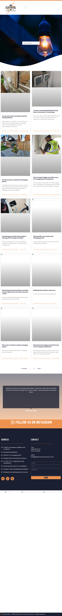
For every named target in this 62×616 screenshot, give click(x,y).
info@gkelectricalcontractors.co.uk (42, 457)
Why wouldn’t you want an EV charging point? (43, 237)
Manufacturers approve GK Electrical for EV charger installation (46, 346)
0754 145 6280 (35, 451)
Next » (39, 368)
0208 (32, 449)
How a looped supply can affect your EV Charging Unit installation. (45, 178)
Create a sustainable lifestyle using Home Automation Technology (45, 111)
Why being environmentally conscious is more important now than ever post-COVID (15, 292)
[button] (25, 7)
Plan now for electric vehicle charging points (15, 346)
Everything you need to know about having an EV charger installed (14, 237)
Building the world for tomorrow (44, 290)
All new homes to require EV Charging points (15, 180)
